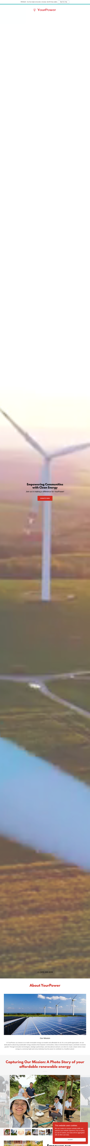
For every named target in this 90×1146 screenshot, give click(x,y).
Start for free (63, 2)
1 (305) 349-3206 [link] (45, 972)
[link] (45, 9)
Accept (70, 1139)
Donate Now (45, 498)
